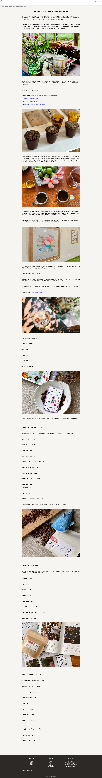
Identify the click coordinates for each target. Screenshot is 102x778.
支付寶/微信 (51, 762)
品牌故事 (31, 761)
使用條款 (31, 763)
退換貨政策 (51, 765)
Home (3, 6)
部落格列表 (6, 6)
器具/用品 (28, 3)
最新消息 (2, 3)
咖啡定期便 (22, 3)
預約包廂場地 (41, 3)
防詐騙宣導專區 (51, 766)
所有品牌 (9, 3)
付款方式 (51, 763)
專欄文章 (48, 3)
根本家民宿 (35, 3)
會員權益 (53, 3)
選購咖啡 (15, 3)
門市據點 (31, 762)
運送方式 (51, 764)
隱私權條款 (31, 764)
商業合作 (59, 3)
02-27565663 (71, 761)
